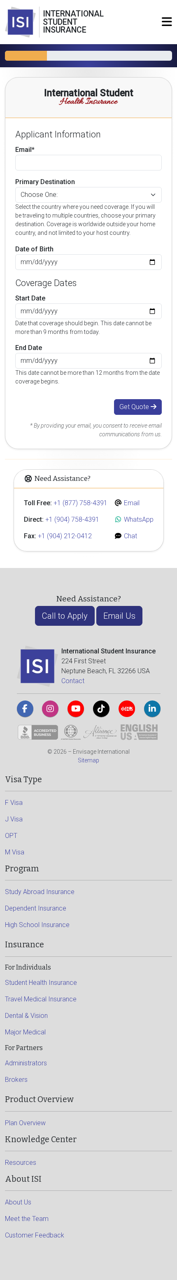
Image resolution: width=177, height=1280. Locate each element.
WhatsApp (138, 519)
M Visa (14, 852)
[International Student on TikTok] (101, 708)
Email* (25, 150)
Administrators (26, 1063)
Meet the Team (27, 1219)
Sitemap (88, 760)
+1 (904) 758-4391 (72, 519)
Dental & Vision (26, 1016)
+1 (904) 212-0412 (65, 536)
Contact (72, 681)
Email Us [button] (119, 616)
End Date (28, 348)
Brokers (16, 1080)
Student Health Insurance (41, 983)
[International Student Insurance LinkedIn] (152, 708)
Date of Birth (34, 249)
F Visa (14, 803)
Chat (129, 536)
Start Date (30, 298)
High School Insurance (37, 925)
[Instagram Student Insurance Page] (50, 708)
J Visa (14, 819)
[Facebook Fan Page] (25, 708)
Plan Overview (25, 1123)
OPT (11, 836)
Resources (20, 1162)
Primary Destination (45, 182)
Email (131, 503)
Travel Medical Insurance (41, 999)
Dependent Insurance (35, 908)
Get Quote (135, 407)
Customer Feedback (34, 1235)
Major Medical (25, 1032)
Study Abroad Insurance (40, 892)
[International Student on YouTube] (76, 708)
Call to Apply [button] (65, 616)
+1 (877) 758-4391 (80, 503)
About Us (18, 1202)
